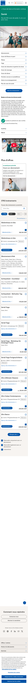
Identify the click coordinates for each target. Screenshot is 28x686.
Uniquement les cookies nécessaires (14, 676)
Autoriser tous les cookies (13, 681)
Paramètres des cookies (14, 672)
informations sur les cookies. (9, 669)
